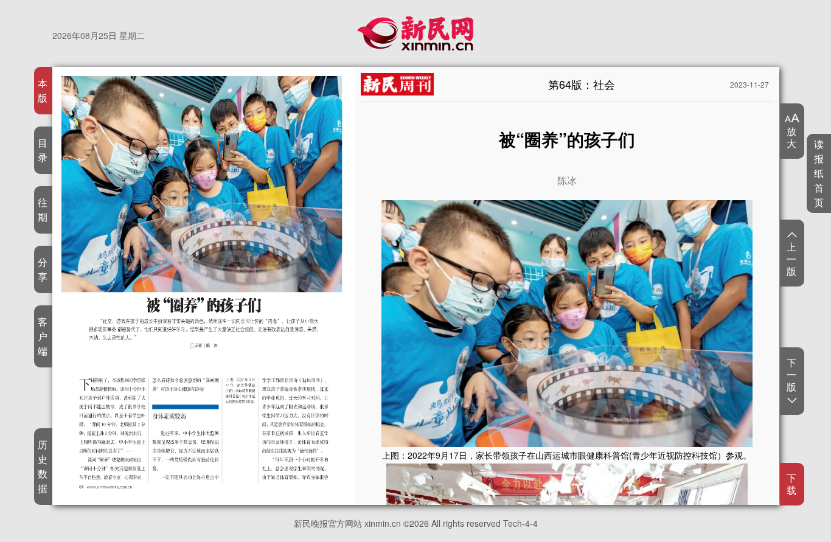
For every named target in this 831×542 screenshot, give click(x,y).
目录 (43, 150)
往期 (43, 209)
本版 (43, 90)
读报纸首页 (819, 173)
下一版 (792, 375)
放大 (792, 137)
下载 (792, 484)
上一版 (792, 258)
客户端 (43, 336)
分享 (43, 269)
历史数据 (43, 466)
